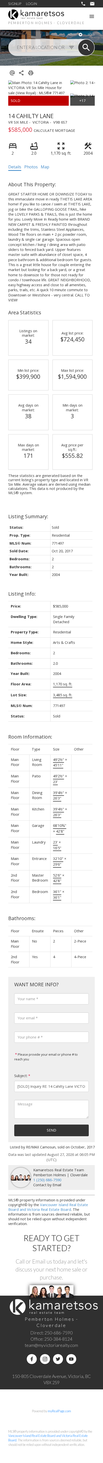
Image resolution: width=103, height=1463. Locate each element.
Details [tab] (14, 167)
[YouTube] (71, 1359)
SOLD (91, 34)
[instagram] (45, 1359)
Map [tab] (45, 167)
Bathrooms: (22, 918)
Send (51, 1130)
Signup (14, 3)
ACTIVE (72, 34)
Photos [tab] (31, 167)
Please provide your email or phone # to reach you (46, 1057)
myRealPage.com (59, 1411)
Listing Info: (22, 593)
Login (31, 3)
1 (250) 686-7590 (47, 1180)
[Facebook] (32, 1359)
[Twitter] (58, 1359)
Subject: (21, 1075)
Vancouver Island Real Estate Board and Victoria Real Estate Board (48, 1207)
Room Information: (30, 736)
